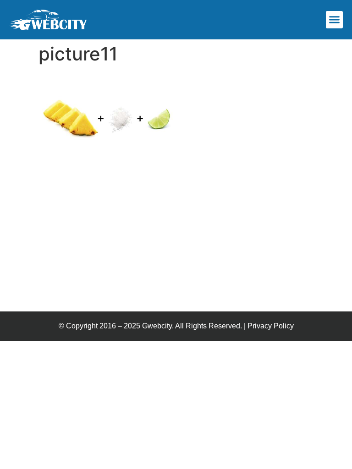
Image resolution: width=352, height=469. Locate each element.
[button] (334, 19)
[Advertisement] (176, 243)
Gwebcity (157, 326)
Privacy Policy (271, 326)
